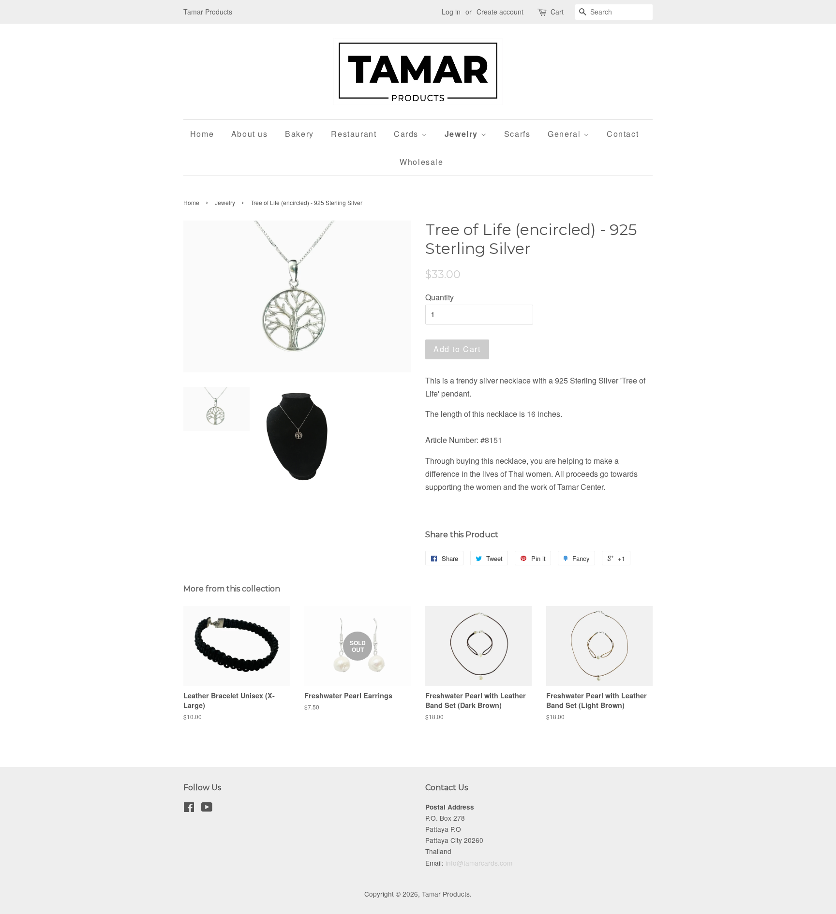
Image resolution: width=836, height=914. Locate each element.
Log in (451, 11)
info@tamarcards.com (479, 863)
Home (202, 133)
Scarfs (517, 133)
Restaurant (353, 133)
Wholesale (421, 161)
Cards (407, 133)
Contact (623, 133)
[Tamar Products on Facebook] (188, 808)
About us (249, 133)
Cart (557, 11)
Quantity (439, 297)
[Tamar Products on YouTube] (206, 808)
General (565, 133)
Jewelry (463, 133)
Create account (500, 11)
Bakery (299, 133)
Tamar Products (446, 894)
